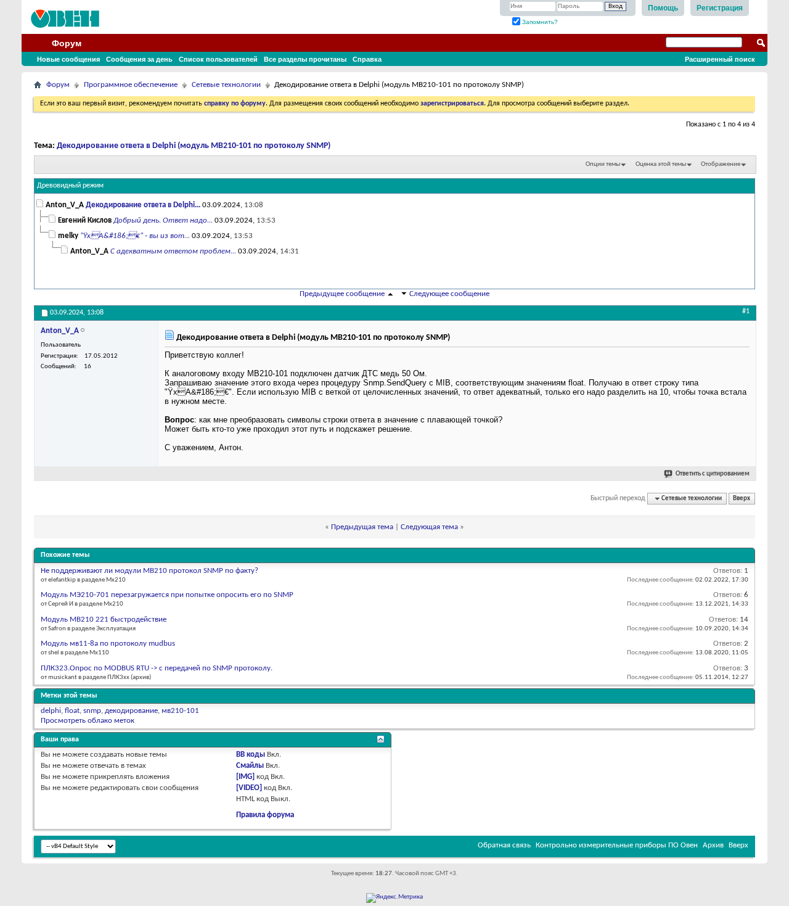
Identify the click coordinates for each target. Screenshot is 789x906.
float (72, 711)
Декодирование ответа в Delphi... (143, 205)
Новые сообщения (68, 59)
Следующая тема (429, 527)
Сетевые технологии (226, 85)
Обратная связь (504, 845)
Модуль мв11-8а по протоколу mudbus (108, 644)
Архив (713, 845)
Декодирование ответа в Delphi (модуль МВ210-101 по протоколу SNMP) (193, 145)
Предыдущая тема (362, 527)
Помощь (663, 8)
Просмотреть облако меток (87, 721)
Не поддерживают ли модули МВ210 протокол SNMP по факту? (149, 571)
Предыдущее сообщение (342, 294)
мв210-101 (180, 711)
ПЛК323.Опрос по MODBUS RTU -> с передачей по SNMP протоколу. (156, 668)
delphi (51, 711)
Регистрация (720, 8)
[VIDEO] (249, 788)
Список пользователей (218, 59)
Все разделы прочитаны (305, 59)
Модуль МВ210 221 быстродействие (103, 620)
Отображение (720, 164)
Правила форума (265, 815)
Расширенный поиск (720, 59)
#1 (746, 311)
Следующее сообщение (449, 294)
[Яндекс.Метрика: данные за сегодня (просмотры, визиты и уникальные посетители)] (394, 898)
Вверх (741, 498)
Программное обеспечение (131, 85)
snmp (92, 711)
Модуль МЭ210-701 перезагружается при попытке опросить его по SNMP (167, 595)
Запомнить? (539, 22)
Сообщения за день (139, 59)
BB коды (250, 755)
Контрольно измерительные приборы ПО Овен (617, 845)
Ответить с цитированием (713, 474)
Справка (367, 59)
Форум (66, 43)
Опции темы (603, 164)
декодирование (131, 711)
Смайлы (250, 766)
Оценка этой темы (661, 164)
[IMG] (245, 777)
